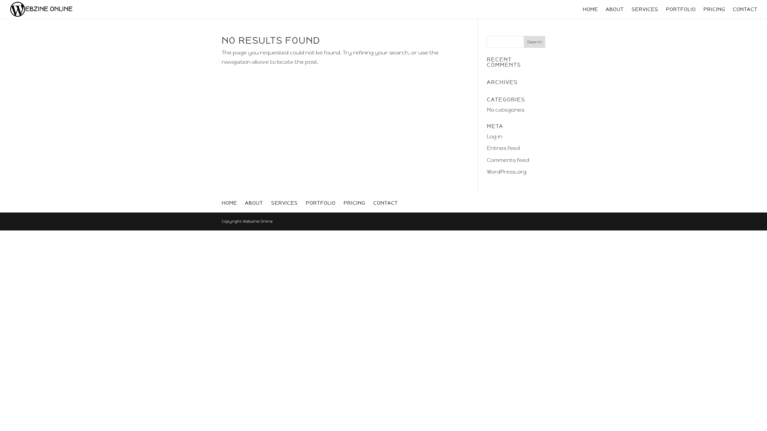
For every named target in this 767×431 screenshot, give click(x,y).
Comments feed (508, 160)
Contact (745, 10)
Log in (494, 136)
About (615, 10)
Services (645, 10)
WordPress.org (506, 171)
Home (590, 10)
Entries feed (503, 148)
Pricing (714, 10)
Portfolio (681, 10)
